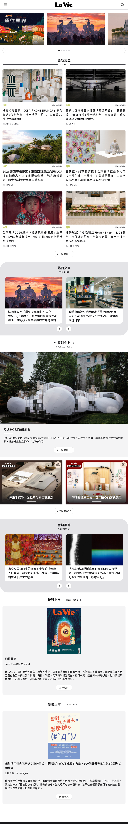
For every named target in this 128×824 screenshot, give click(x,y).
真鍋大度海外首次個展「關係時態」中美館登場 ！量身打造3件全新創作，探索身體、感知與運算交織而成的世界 (96, 115)
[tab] (59, 50)
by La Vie (70, 123)
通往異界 (10, 659)
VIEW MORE (64, 254)
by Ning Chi (8, 184)
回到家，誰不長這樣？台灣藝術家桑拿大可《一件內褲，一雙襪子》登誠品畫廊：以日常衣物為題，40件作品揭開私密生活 (96, 176)
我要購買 (64, 796)
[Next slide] (123, 50)
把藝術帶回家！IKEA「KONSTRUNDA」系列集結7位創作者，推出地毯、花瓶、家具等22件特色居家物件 (32, 115)
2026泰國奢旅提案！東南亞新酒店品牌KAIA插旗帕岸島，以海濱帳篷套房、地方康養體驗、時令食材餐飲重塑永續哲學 (32, 176)
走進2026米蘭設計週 (17, 429)
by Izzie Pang (9, 245)
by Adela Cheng (10, 123)
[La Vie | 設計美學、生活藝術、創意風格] (64, 4)
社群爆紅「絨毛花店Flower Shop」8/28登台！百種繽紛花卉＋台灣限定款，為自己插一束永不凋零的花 (96, 237)
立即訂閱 (64, 687)
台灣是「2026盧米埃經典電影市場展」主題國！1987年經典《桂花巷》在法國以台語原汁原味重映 (32, 237)
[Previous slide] (5, 50)
